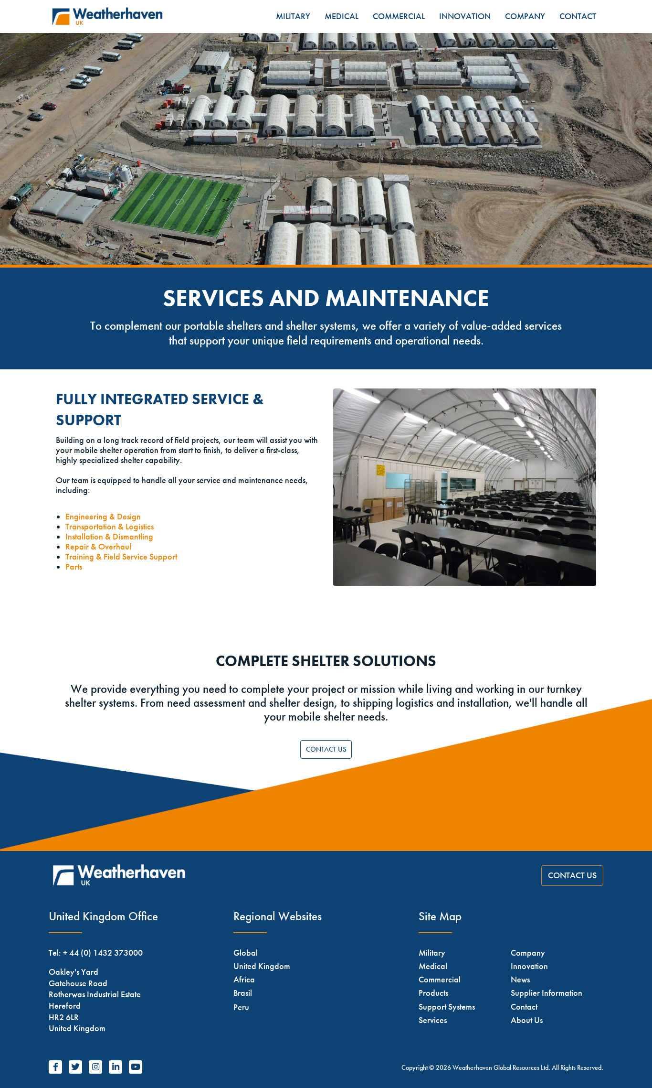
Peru (241, 1007)
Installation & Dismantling (109, 536)
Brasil (242, 992)
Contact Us (326, 749)
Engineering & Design (103, 516)
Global (245, 952)
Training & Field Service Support (121, 556)
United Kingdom (261, 965)
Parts (73, 566)
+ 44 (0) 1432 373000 (103, 952)
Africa (244, 979)
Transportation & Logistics (109, 526)
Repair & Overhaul (98, 546)
